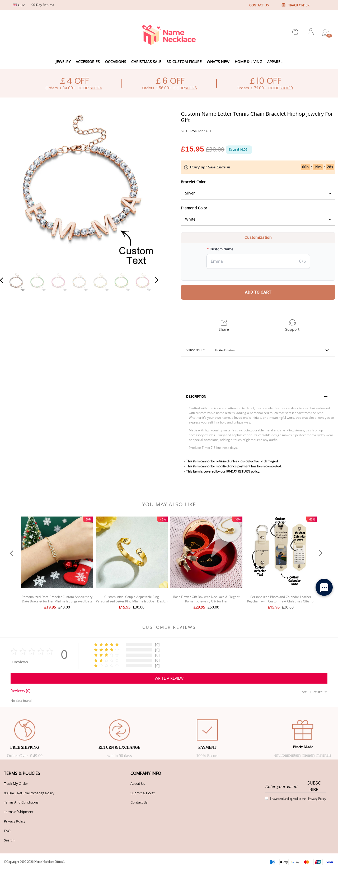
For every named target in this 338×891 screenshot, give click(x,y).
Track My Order (16, 783)
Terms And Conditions (21, 802)
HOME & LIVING (248, 61)
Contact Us (139, 802)
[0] (325, 32)
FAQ (7, 830)
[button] (12, 189)
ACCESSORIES (88, 61)
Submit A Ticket (142, 793)
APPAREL (274, 61)
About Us (137, 783)
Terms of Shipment (19, 811)
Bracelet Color (193, 181)
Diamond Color (194, 207)
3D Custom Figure (184, 61)
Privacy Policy (14, 821)
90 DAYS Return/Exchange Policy (29, 793)
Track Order (298, 5)
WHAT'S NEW (218, 61)
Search (9, 840)
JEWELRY (63, 61)
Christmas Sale (146, 61)
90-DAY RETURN (238, 471)
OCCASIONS (115, 61)
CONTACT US (259, 5)
